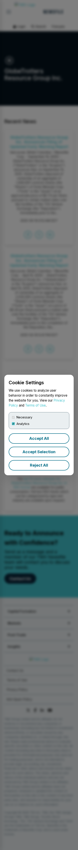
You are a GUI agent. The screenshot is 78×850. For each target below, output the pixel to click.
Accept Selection (39, 452)
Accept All (39, 438)
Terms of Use (35, 405)
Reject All (39, 465)
